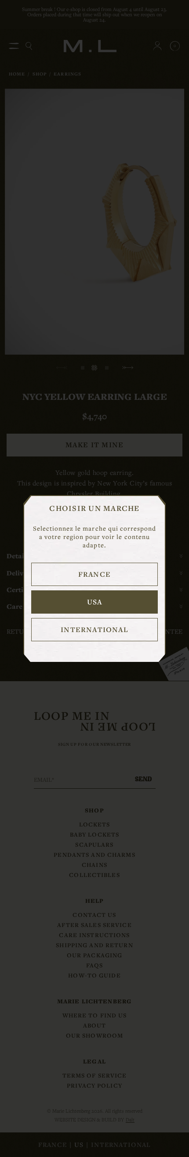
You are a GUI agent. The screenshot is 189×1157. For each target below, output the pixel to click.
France (94, 574)
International (94, 629)
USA (94, 602)
